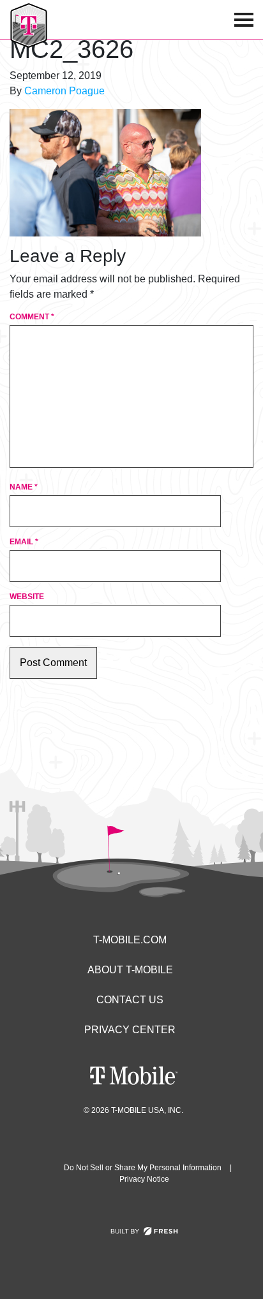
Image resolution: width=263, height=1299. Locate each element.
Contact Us (129, 999)
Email (24, 541)
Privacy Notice (144, 1179)
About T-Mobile (130, 969)
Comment (32, 316)
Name (24, 487)
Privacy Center (130, 1029)
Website (27, 596)
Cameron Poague (64, 90)
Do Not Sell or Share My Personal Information (143, 1167)
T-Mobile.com (130, 939)
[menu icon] (243, 20)
